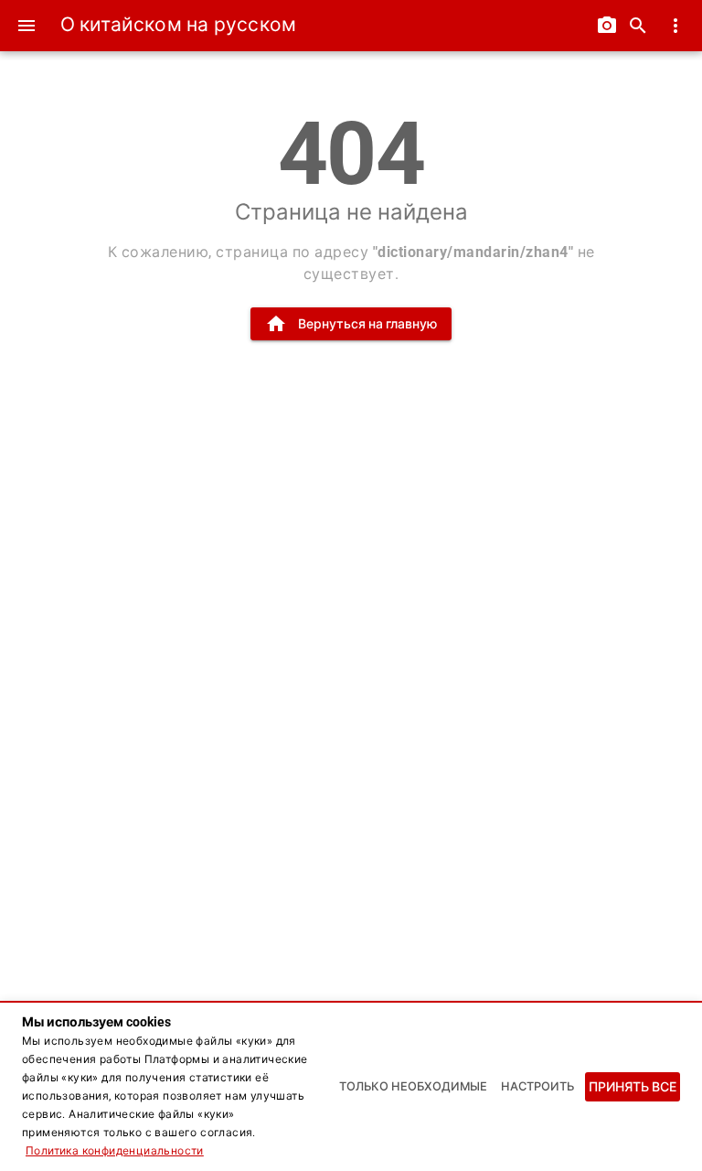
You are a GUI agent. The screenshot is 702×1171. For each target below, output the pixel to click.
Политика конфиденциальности (115, 1150)
